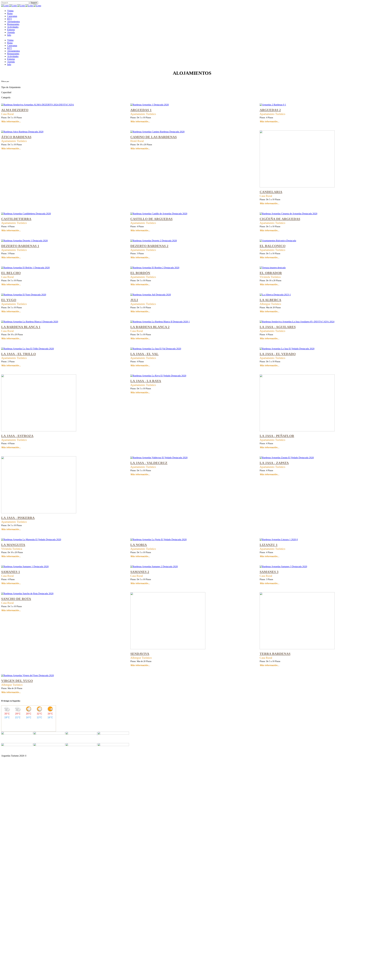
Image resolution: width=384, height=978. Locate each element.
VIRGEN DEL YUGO (17, 681)
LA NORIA (138, 545)
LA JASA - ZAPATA (274, 463)
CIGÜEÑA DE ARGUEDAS (280, 219)
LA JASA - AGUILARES (278, 327)
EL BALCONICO (272, 246)
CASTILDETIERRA (16, 219)
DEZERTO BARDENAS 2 (149, 246)
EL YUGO (8, 300)
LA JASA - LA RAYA (145, 381)
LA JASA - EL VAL (144, 354)
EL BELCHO (11, 273)
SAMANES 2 (139, 572)
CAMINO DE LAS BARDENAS (153, 137)
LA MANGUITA (13, 545)
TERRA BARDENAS (275, 654)
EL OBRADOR (271, 273)
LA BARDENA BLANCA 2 (150, 327)
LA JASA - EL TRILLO (18, 354)
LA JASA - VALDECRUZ (148, 463)
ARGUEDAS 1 (141, 110)
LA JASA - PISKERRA (18, 518)
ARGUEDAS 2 (270, 110)
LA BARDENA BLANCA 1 (20, 327)
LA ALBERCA (270, 300)
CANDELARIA (271, 192)
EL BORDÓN (140, 273)
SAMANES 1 (10, 572)
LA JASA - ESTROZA (17, 436)
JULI (134, 300)
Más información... (11, 121)
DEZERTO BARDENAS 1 (20, 246)
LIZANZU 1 (269, 545)
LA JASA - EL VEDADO (278, 354)
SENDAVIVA (139, 654)
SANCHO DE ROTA (16, 599)
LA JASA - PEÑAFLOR (277, 436)
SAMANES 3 (269, 572)
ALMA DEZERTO (14, 110)
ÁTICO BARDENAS (16, 137)
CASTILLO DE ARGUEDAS (151, 219)
